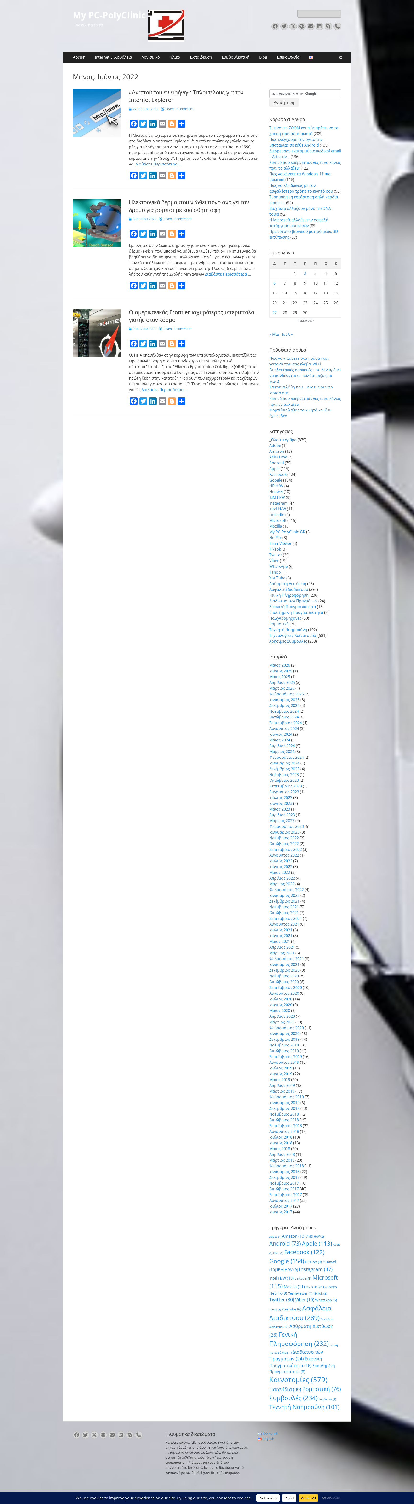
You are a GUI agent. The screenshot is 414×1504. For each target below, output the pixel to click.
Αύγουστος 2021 (284, 924)
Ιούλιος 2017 (280, 1206)
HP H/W (276, 485)
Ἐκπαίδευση (201, 57)
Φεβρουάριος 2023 (286, 826)
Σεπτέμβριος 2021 (285, 918)
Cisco (278, 1253)
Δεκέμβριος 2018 (284, 1108)
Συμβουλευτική (236, 57)
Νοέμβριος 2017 (284, 1183)
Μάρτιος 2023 (281, 820)
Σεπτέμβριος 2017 (285, 1194)
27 (274, 312)
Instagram (278, 503)
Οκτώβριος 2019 (284, 1050)
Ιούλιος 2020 (280, 999)
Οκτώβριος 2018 (284, 1119)
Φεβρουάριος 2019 (286, 1096)
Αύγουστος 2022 (284, 855)
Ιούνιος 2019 (280, 1073)
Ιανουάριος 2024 (284, 763)
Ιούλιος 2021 (280, 930)
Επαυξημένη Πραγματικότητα (296, 612)
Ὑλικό (174, 57)
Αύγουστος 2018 (284, 1131)
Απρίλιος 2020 (282, 1016)
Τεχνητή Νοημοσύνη (288, 629)
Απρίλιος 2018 (282, 1154)
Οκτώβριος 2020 (284, 981)
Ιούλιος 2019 (280, 1068)
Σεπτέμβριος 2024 (285, 722)
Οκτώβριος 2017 (284, 1189)
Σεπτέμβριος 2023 (285, 786)
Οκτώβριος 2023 (284, 780)
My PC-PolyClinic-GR (287, 532)
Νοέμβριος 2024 (284, 711)
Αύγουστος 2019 (284, 1062)
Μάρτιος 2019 (281, 1091)
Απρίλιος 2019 (282, 1085)
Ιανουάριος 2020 (284, 1033)
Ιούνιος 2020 (280, 1004)
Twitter (275, 555)
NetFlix (275, 537)
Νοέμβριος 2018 (284, 1114)
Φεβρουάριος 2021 (286, 958)
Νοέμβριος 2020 (284, 976)
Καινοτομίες (298, 1379)
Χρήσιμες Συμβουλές (288, 641)
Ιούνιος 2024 (280, 734)
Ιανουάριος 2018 (284, 1171)
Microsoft (278, 520)
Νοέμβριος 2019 (284, 1045)
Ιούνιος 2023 (280, 803)
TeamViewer (280, 543)
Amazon (276, 451)
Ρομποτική (279, 624)
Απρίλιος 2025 (282, 682)
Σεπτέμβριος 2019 (285, 1056)
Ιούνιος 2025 (280, 671)
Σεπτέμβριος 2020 (285, 987)
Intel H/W (277, 508)
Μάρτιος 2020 (281, 1022)
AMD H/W (278, 457)
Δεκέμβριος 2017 (284, 1177)
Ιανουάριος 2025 (284, 699)
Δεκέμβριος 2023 (284, 768)
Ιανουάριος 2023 (284, 832)
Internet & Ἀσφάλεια (113, 57)
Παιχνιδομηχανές (285, 618)
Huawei (276, 491)
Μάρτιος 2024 (281, 751)
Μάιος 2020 (279, 1010)
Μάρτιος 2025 (281, 688)
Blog (263, 57)
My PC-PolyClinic (109, 15)
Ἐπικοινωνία (288, 57)
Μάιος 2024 (279, 740)
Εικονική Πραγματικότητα (292, 606)
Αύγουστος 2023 (284, 791)
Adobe (275, 445)
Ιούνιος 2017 (280, 1212)
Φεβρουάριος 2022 (286, 889)
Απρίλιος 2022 (282, 878)
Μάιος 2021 (279, 941)
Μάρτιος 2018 (281, 1160)
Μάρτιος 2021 (281, 953)
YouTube (277, 578)
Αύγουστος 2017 (284, 1200)
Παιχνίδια (285, 1389)
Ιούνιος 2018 (280, 1143)
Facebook (278, 474)
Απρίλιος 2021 (282, 947)
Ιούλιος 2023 (280, 797)
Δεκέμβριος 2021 (284, 901)
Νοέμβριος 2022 (284, 837)
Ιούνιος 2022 (280, 866)
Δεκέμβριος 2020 (284, 970)
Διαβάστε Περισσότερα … (158, 164)
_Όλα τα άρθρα (283, 439)
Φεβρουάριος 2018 (286, 1166)
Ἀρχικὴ (79, 57)
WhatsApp (278, 566)
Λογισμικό (151, 57)
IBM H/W (277, 497)
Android (276, 462)
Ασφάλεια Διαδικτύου (288, 589)
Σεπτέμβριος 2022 (285, 849)
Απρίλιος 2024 (282, 745)
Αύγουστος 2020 (284, 993)
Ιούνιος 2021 (280, 935)
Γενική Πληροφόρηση (289, 595)
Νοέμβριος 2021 (284, 907)
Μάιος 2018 (279, 1148)
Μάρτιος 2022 (281, 884)
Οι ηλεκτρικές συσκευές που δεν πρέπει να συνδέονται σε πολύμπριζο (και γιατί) (305, 375)
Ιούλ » (287, 334)
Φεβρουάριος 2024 (286, 757)
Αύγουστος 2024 (284, 728)
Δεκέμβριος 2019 (284, 1039)
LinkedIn (276, 514)
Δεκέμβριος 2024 (284, 705)
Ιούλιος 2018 (280, 1137)
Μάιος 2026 (279, 665)
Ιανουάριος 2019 (284, 1102)
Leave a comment (180, 108)
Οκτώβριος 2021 (284, 912)
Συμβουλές (293, 1397)
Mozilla (275, 526)
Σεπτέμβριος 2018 (285, 1125)
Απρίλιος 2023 (282, 814)
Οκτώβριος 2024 (284, 717)
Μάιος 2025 (279, 676)
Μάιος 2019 (279, 1079)
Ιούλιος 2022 (280, 861)
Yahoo (275, 572)
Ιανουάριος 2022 (284, 895)
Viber (274, 560)
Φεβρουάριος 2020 (286, 1027)
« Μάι (274, 334)
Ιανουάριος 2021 (284, 964)
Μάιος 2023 (279, 809)
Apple (274, 468)
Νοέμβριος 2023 (284, 774)
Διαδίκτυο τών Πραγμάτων (293, 601)
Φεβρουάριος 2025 (286, 694)
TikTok (275, 549)
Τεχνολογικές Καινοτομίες (293, 635)
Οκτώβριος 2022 (284, 843)
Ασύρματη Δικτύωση (287, 583)
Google (275, 480)
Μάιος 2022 (279, 872)
